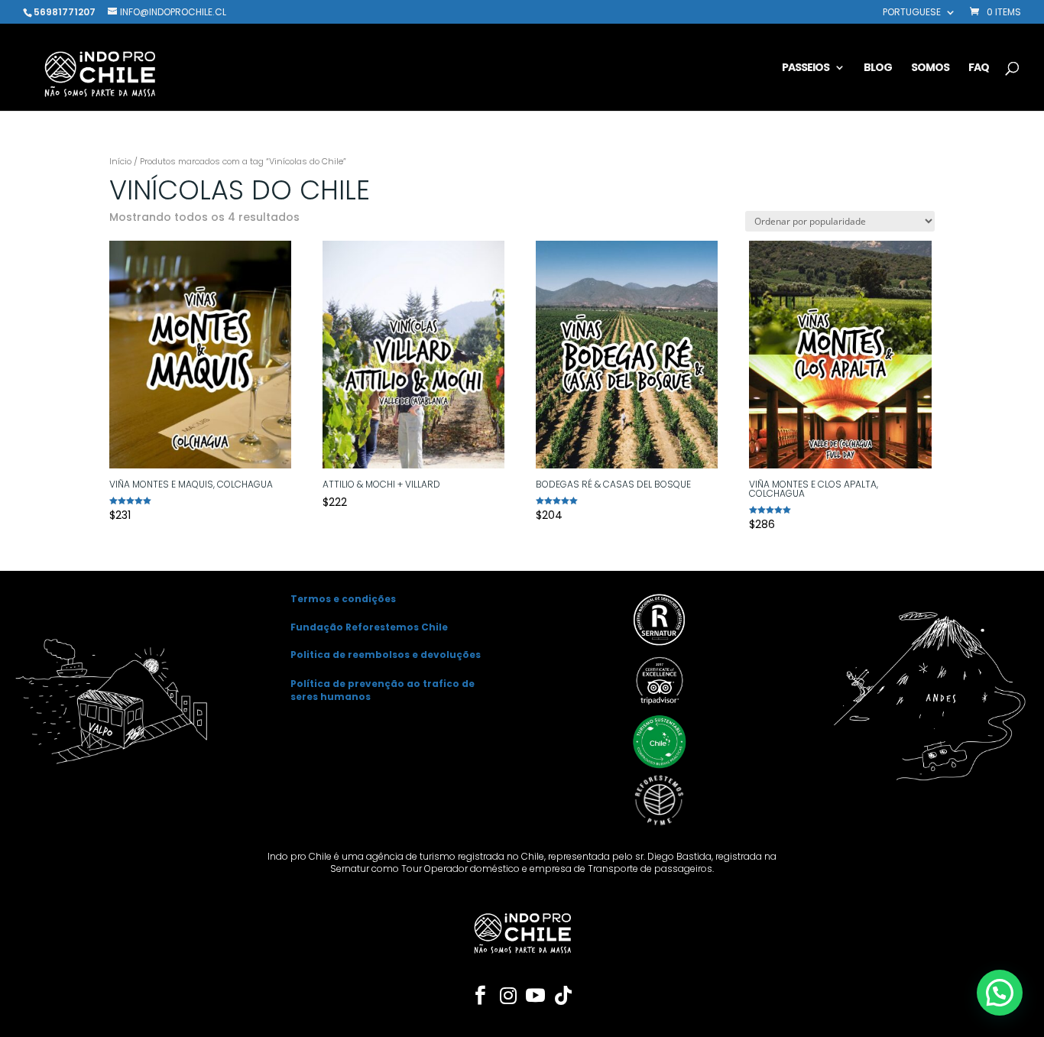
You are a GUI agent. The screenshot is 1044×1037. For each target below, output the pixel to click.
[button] (1000, 993)
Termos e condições (343, 598)
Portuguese (912, 13)
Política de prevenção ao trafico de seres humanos (382, 690)
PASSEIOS (805, 68)
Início (120, 161)
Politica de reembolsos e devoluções (385, 654)
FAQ (978, 68)
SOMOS (930, 68)
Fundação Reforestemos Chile (369, 627)
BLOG (878, 68)
